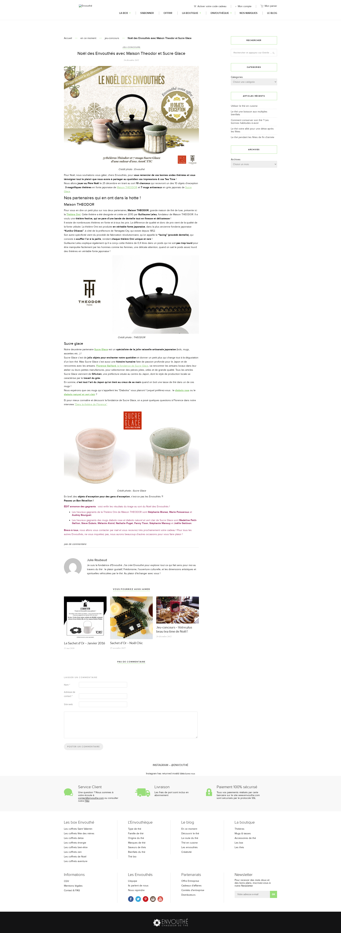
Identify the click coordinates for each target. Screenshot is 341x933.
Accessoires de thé (245, 838)
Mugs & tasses (243, 833)
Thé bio (132, 856)
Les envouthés (189, 847)
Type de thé (134, 829)
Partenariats (191, 875)
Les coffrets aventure (75, 861)
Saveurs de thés (137, 847)
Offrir (168, 13)
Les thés (239, 847)
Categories (237, 77)
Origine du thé (136, 838)
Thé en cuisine (189, 842)
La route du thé (189, 838)
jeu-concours (112, 38)
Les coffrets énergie (75, 842)
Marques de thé (136, 842)
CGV (66, 881)
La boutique (190, 13)
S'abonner (147, 13)
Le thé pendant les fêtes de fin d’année (252, 137)
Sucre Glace (101, 349)
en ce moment (88, 38)
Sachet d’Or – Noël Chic (126, 643)
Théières (239, 829)
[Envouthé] (85, 9)
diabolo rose (182, 390)
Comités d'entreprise (192, 890)
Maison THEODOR (127, 187)
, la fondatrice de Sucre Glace (122, 365)
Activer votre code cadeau (211, 6)
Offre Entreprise (190, 881)
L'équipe (132, 881)
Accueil (68, 38)
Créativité (186, 852)
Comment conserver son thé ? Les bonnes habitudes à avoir (250, 122)
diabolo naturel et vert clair (79, 394)
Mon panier (271, 6)
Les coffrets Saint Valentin (78, 829)
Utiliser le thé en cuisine (244, 106)
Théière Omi (73, 214)
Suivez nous (190, 774)
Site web (68, 704)
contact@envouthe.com (91, 798)
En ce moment (189, 829)
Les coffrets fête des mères (79, 833)
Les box (239, 842)
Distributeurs (188, 895)
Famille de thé (136, 833)
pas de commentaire (75, 544)
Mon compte (244, 6)
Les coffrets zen (73, 852)
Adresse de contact (69, 694)
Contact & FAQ (72, 890)
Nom (67, 684)
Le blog (272, 13)
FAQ (87, 801)
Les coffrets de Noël (75, 856)
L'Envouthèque (140, 822)
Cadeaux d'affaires (191, 885)
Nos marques (248, 13)
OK (273, 894)
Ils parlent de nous (138, 885)
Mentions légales (73, 885)
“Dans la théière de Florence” (91, 404)
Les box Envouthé (79, 822)
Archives (235, 159)
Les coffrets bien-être (76, 847)
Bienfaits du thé (136, 852)
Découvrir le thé (190, 833)
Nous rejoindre (136, 890)
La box (123, 13)
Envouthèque (220, 13)
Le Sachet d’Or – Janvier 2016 (84, 643)
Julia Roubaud (97, 560)
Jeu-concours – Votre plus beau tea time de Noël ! (174, 629)
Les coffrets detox (74, 838)
